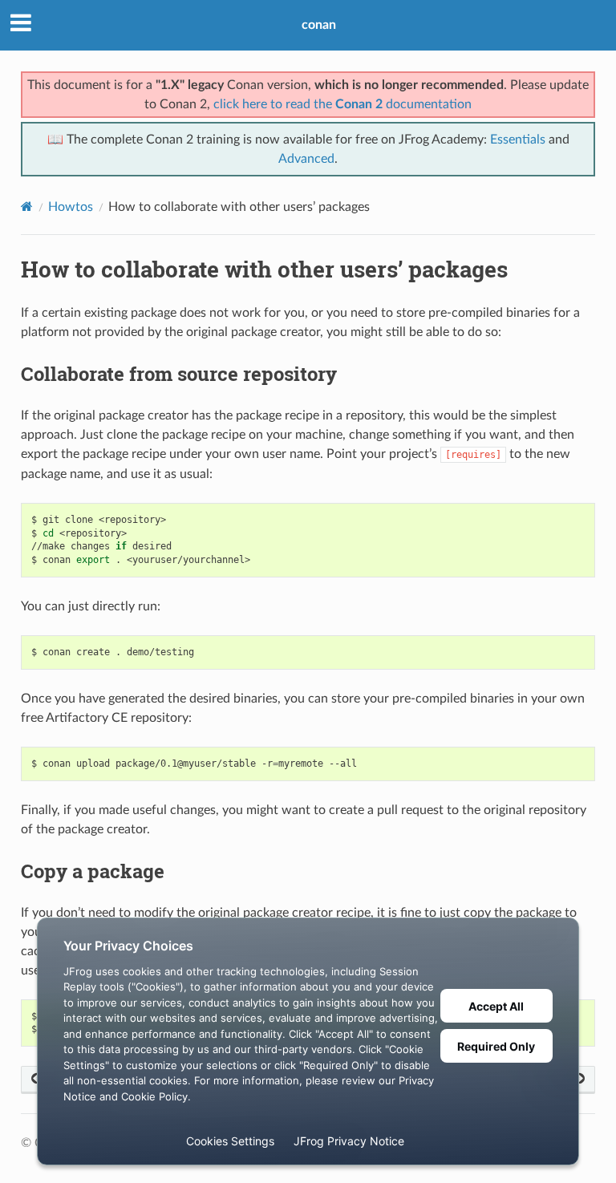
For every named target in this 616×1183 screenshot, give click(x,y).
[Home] (27, 206)
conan (319, 24)
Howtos (70, 207)
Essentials (517, 139)
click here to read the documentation (342, 104)
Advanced (306, 158)
